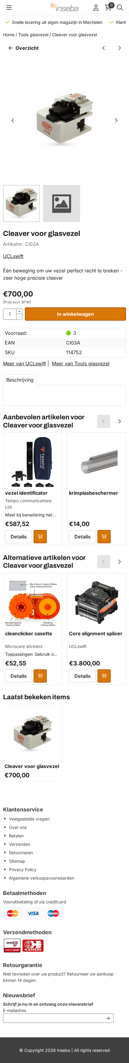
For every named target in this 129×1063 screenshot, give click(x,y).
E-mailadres (54, 1010)
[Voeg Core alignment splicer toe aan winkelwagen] (104, 676)
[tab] (20, 379)
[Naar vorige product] (103, 48)
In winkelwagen (75, 314)
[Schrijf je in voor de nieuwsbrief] (108, 1018)
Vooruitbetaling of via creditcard (34, 901)
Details (18, 537)
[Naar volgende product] (119, 48)
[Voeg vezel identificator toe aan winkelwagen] (40, 536)
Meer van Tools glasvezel (81, 363)
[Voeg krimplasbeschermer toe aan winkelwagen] (104, 536)
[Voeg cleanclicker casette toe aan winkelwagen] (40, 676)
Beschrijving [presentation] (20, 380)
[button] (9, 8)
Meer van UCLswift (24, 363)
